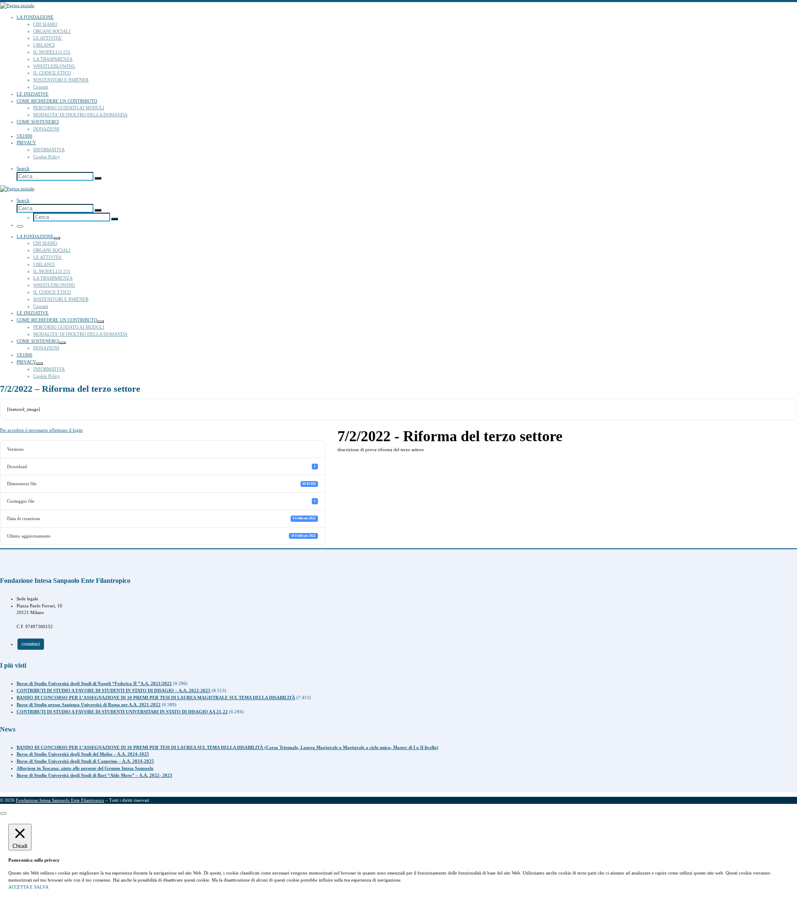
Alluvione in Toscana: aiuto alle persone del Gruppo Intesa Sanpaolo (85, 768)
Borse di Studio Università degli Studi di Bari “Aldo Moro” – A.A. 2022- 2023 (94, 775)
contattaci (31, 644)
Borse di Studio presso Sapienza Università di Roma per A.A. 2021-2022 (89, 704)
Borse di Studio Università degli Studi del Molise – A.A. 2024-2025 (83, 754)
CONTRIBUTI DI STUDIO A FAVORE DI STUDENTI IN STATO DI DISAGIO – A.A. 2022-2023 (113, 690)
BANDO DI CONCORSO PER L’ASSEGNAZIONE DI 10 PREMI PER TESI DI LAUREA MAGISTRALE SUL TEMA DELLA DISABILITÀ (156, 697)
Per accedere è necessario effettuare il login (41, 429)
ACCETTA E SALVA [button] (28, 886)
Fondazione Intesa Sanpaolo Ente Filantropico (60, 800)
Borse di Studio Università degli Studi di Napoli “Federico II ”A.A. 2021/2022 (94, 683)
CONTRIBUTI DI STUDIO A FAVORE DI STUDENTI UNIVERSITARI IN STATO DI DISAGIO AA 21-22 (122, 711)
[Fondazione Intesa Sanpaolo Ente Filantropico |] (17, 5)
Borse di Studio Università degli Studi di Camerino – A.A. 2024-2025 (85, 761)
